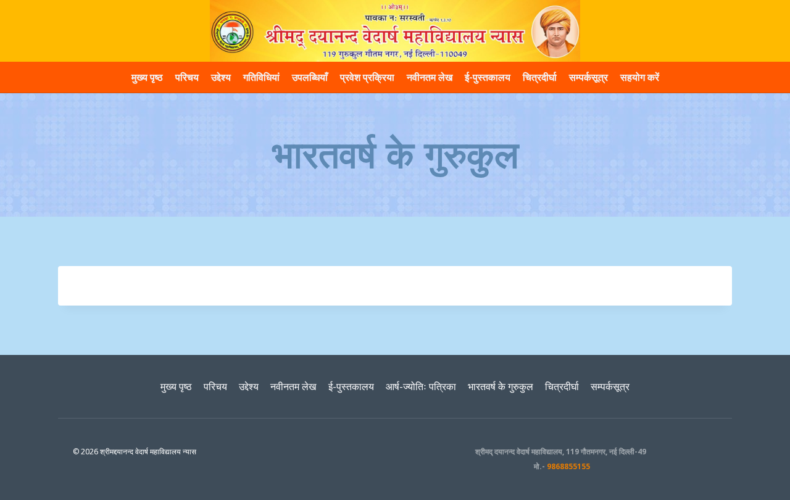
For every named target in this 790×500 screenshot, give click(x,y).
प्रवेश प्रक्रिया (367, 77)
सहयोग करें (639, 77)
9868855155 (568, 466)
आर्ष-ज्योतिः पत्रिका (421, 386)
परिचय (187, 77)
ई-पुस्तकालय (487, 77)
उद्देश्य (221, 77)
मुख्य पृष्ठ (147, 77)
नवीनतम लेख (429, 77)
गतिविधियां (261, 77)
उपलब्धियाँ (310, 77)
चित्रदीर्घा (540, 77)
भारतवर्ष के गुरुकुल (500, 386)
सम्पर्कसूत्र (588, 77)
